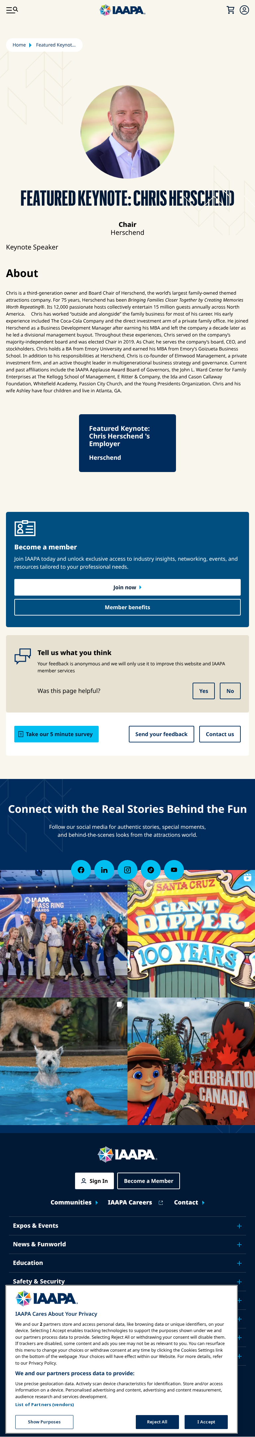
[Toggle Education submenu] (239, 1263)
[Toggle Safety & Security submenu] (239, 1282)
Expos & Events (35, 1226)
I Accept (206, 1422)
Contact (186, 1202)
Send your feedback (161, 734)
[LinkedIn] (104, 870)
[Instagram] (127, 870)
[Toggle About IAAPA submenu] (239, 1338)
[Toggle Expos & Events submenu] (239, 1226)
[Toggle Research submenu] (239, 1319)
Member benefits (127, 607)
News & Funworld (39, 1244)
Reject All (157, 1422)
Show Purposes (44, 1422)
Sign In (99, 1181)
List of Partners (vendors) (44, 1404)
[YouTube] (174, 870)
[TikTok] (151, 870)
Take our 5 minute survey (59, 734)
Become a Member (148, 1181)
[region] (121, 1359)
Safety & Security (39, 1282)
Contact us (220, 734)
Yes (203, 691)
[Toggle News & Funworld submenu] (239, 1245)
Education (28, 1263)
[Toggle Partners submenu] (239, 1356)
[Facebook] (81, 870)
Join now (125, 587)
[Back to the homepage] (127, 1154)
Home (19, 45)
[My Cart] (230, 10)
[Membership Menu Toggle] (244, 10)
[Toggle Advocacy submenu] (239, 1300)
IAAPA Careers (130, 1202)
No (230, 691)
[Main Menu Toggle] (12, 10)
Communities (71, 1202)
